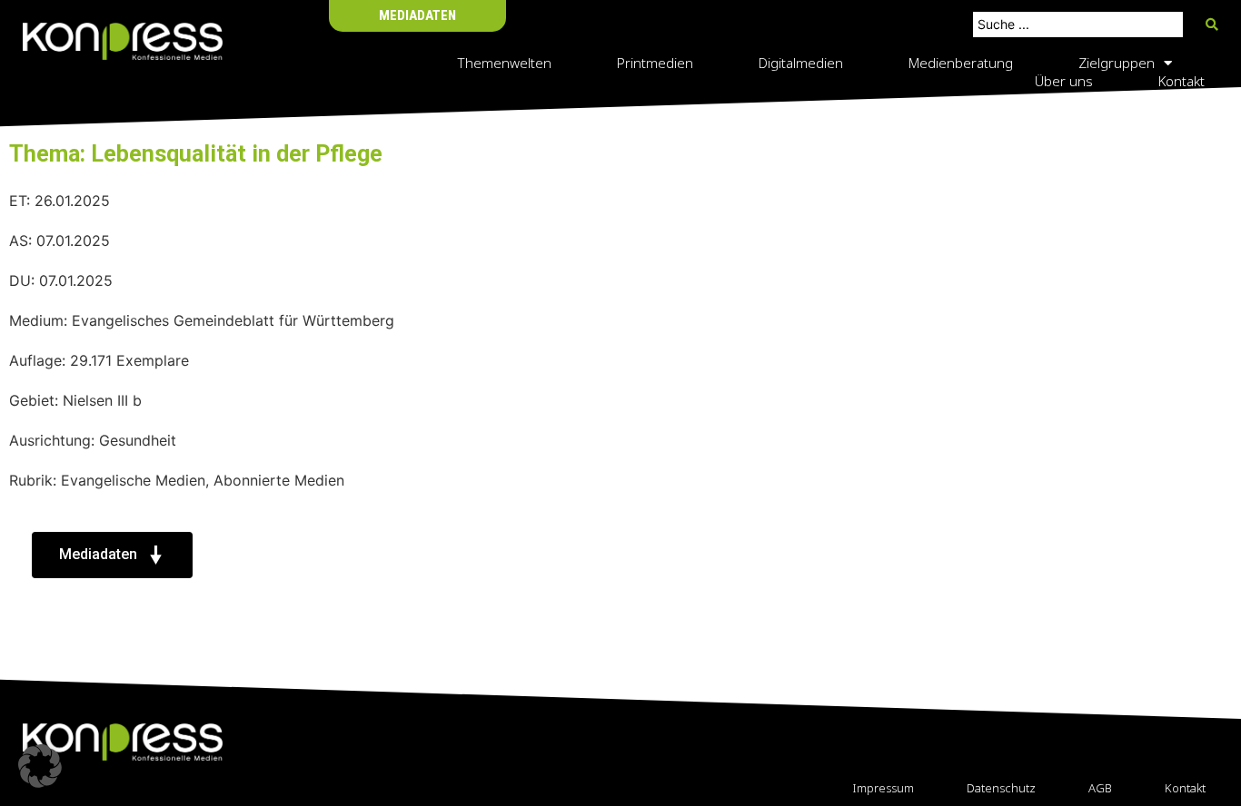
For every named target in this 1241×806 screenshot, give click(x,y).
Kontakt (1181, 81)
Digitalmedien (801, 63)
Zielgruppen (1116, 63)
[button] (40, 766)
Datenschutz (1001, 788)
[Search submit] (1212, 24)
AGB (1100, 788)
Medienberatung (960, 63)
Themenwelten (504, 63)
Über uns (1064, 81)
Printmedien (655, 63)
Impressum (883, 788)
